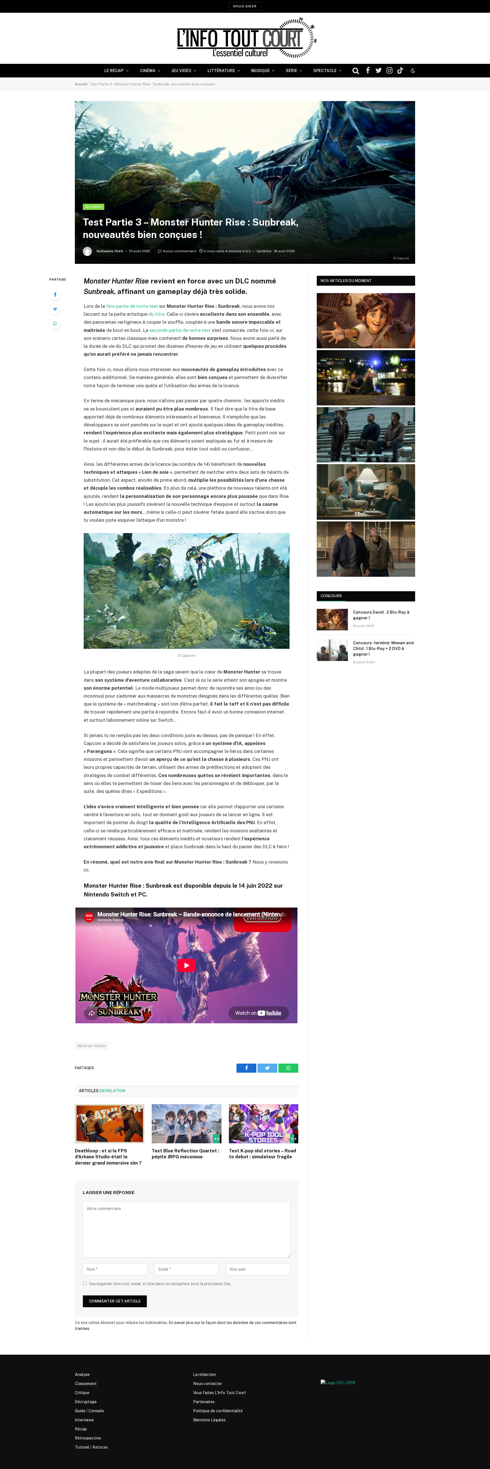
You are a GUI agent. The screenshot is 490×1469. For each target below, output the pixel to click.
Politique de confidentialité (218, 1411)
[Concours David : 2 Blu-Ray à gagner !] (332, 619)
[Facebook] (55, 294)
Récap (81, 1429)
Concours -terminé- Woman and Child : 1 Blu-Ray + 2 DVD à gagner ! (383, 648)
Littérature (221, 70)
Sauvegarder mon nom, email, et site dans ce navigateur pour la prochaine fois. (160, 1283)
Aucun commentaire (179, 251)
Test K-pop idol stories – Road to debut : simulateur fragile (262, 1154)
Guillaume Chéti (109, 251)
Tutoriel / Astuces (91, 1447)
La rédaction (204, 1374)
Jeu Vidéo (181, 70)
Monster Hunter (92, 1046)
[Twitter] (55, 309)
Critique (82, 1392)
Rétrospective (88, 1438)
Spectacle (325, 70)
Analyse (82, 1374)
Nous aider (245, 6)
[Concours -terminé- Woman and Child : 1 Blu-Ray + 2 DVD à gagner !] (332, 650)
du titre (156, 314)
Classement (86, 1383)
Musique (260, 70)
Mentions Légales (209, 1420)
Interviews (84, 1420)
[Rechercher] (355, 70)
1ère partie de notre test (132, 306)
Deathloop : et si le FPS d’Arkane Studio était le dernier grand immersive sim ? (108, 1157)
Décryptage (86, 1401)
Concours (331, 596)
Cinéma (147, 70)
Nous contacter (207, 1383)
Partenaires (204, 1401)
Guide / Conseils (89, 1411)
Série (291, 70)
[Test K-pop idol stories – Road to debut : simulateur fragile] (263, 1123)
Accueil (81, 84)
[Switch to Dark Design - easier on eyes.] (412, 70)
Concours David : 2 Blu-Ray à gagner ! (381, 615)
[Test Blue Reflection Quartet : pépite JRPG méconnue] (186, 1123)
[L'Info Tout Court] (245, 38)
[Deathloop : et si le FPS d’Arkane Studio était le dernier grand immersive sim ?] (109, 1123)
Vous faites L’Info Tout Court (219, 1392)
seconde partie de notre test (180, 330)
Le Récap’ (114, 70)
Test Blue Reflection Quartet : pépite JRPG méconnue (185, 1154)
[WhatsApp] (55, 323)
